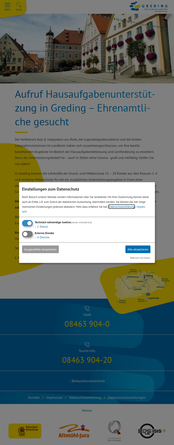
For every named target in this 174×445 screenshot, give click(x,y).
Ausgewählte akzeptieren (40, 249)
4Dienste (42, 237)
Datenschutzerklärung (121, 206)
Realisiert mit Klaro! (140, 257)
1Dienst (41, 227)
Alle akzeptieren (138, 249)
